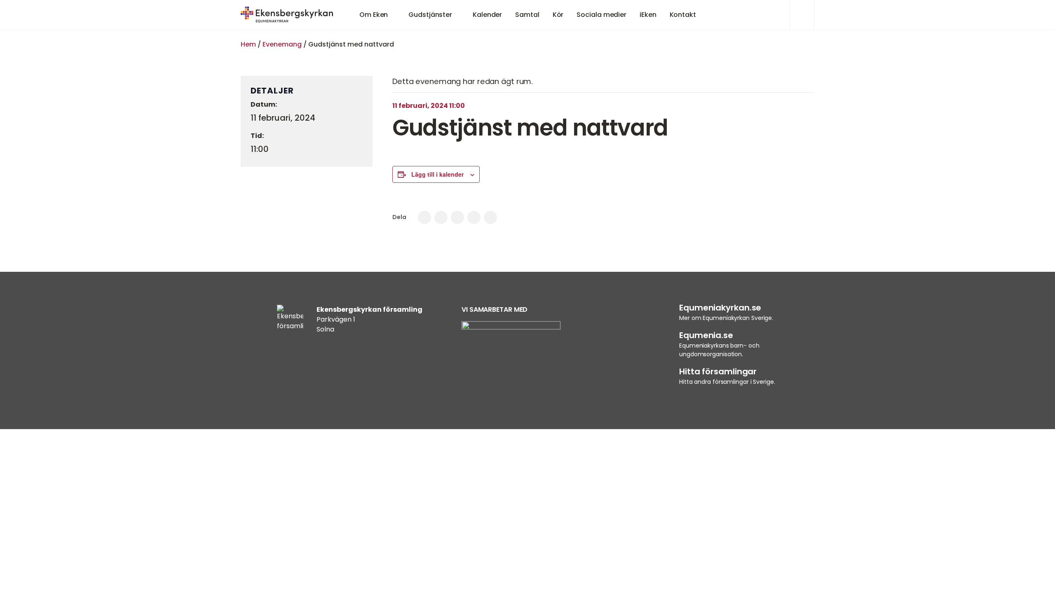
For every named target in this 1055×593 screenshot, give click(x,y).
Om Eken (373, 14)
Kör (558, 14)
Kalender (487, 14)
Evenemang (282, 44)
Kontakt (683, 14)
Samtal (527, 14)
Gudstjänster (430, 14)
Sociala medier (601, 14)
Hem (248, 44)
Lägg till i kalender (437, 174)
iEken (648, 14)
